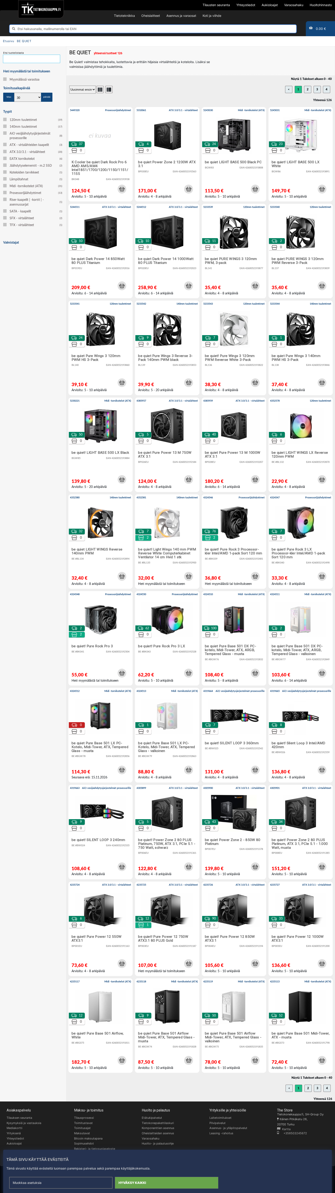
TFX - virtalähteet (36, 225)
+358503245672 (293, 1133)
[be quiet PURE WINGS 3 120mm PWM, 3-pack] (234, 251)
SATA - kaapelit (36, 211)
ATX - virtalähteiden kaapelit (36, 145)
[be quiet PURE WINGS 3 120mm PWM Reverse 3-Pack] (300, 251)
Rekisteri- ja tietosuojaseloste (94, 1148)
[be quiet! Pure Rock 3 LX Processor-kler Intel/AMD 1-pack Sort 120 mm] (300, 541)
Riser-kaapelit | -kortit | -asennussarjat (36, 202)
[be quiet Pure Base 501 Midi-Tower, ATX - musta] (300, 1025)
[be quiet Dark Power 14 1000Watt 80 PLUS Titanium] (167, 251)
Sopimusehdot (84, 1143)
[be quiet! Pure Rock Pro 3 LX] (167, 638)
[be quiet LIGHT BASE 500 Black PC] (234, 154)
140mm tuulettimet (36, 126)
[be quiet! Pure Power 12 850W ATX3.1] (234, 929)
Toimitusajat (82, 1128)
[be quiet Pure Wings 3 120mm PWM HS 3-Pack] (100, 348)
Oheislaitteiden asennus (158, 1133)
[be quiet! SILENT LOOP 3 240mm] (100, 832)
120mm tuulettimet (36, 120)
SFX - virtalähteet (36, 218)
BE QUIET (24, 41)
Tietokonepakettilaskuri (158, 1123)
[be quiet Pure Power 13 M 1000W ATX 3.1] (234, 445)
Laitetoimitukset (220, 1117)
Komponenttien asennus (158, 1128)
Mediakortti (14, 1128)
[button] (122, 189)
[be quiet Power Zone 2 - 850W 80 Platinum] (234, 832)
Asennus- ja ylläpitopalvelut (228, 1128)
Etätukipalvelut (152, 1117)
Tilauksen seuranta (19, 1117)
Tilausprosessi (84, 1117)
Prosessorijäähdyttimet (36, 193)
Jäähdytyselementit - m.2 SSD (36, 165)
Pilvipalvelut (217, 1123)
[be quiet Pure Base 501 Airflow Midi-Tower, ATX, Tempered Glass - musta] (167, 1025)
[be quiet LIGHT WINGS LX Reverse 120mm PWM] (300, 445)
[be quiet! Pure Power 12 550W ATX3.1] (100, 929)
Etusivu (8, 41)
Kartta (285, 1129)
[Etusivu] (41, 9)
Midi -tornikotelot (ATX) (36, 186)
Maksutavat (82, 1133)
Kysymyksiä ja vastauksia (24, 1123)
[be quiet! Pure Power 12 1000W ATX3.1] (300, 929)
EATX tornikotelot (36, 159)
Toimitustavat (83, 1123)
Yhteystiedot (15, 1138)
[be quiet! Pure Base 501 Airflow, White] (100, 1025)
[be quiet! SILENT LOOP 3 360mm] (234, 735)
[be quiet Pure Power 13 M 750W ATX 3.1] (167, 445)
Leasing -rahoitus (221, 1133)
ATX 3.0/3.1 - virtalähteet (36, 152)
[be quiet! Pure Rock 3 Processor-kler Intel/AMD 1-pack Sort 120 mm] (234, 541)
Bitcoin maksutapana (88, 1138)
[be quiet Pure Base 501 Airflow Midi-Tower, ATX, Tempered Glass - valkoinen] (234, 1025)
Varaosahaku (150, 1138)
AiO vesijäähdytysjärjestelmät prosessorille (36, 136)
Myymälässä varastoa (24, 79)
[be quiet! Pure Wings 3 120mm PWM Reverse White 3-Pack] (234, 348)
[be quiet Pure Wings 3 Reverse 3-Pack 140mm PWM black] (167, 348)
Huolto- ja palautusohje (158, 1143)
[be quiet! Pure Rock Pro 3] (100, 638)
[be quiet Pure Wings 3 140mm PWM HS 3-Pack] (300, 348)
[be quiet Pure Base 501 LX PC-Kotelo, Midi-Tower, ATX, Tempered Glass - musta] (100, 735)
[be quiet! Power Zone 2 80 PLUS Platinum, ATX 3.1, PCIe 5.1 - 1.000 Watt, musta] (300, 832)
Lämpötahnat (36, 179)
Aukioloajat (14, 1143)
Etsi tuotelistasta (13, 52)
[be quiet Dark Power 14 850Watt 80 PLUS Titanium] (100, 251)
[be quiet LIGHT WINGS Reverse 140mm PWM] (100, 541)
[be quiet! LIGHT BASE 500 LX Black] (100, 445)
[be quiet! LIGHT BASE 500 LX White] (300, 154)
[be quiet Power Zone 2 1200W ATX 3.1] (167, 154)
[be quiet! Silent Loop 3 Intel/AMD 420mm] (300, 735)
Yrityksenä (14, 1133)
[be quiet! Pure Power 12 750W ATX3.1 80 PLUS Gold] (167, 929)
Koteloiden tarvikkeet (36, 172)
